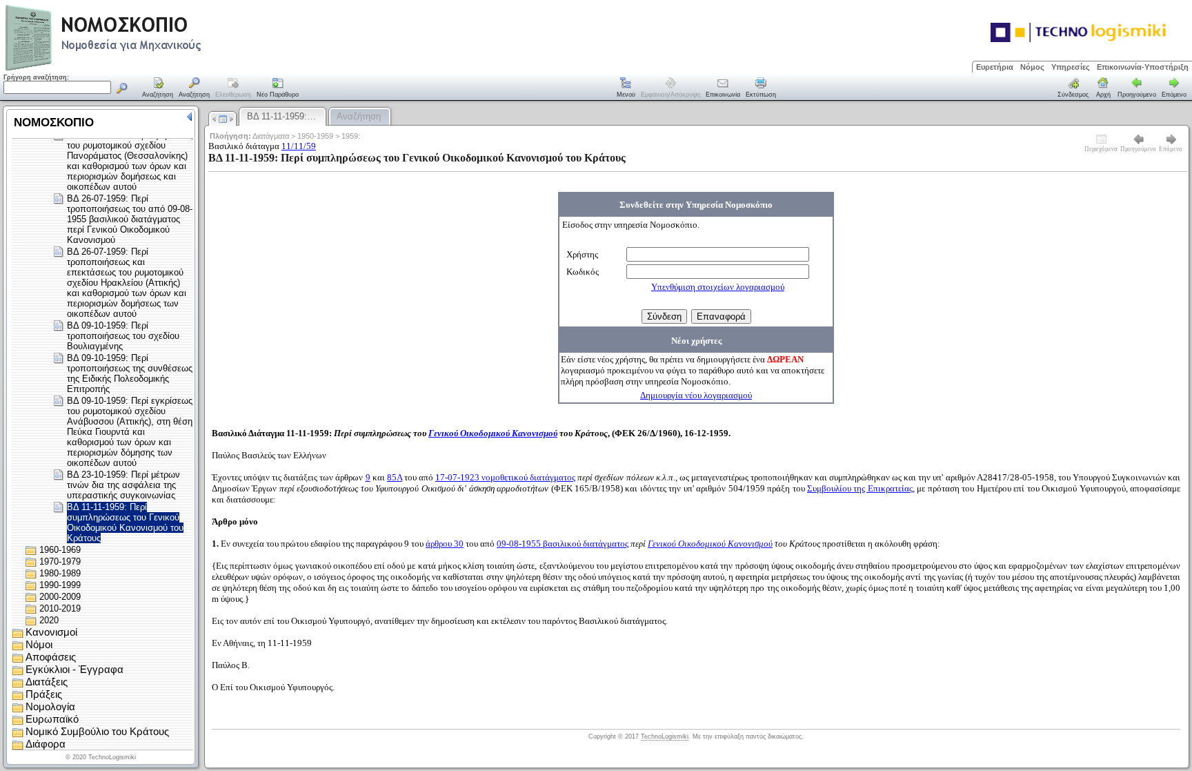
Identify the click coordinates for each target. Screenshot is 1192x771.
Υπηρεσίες (1070, 67)
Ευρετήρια (994, 67)
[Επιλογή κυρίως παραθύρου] (158, 88)
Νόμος (1032, 67)
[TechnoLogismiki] (157, 69)
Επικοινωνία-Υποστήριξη (1143, 67)
